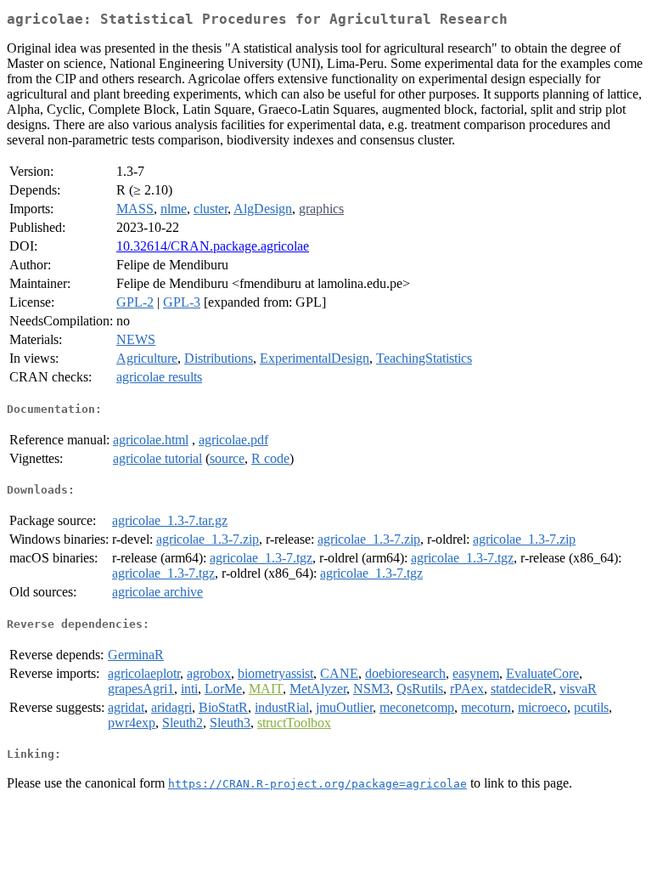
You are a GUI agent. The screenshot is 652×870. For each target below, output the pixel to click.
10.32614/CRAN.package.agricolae (212, 246)
